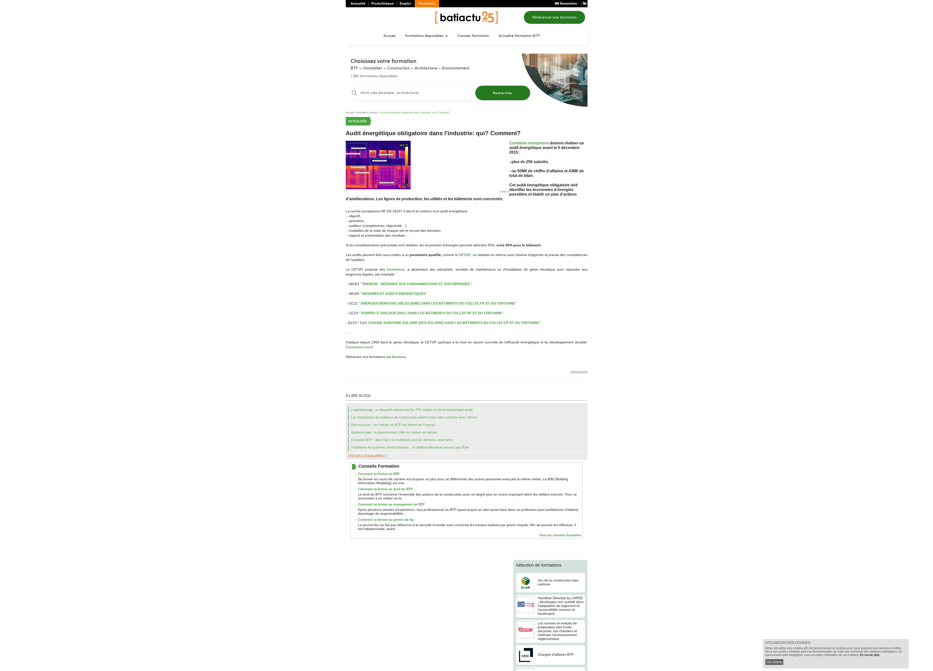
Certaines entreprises (529, 143)
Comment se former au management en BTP (391, 504)
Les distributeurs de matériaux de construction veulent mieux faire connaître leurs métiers (414, 417)
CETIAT (465, 255)
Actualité (358, 3)
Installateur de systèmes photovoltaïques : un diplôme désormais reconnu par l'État (409, 447)
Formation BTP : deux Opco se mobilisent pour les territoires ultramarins (402, 440)
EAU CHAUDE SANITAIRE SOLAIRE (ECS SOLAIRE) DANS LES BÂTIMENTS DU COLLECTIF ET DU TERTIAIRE (449, 323)
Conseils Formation (473, 36)
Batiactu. (399, 357)
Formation (426, 3)
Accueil (389, 36)
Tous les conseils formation (560, 535)
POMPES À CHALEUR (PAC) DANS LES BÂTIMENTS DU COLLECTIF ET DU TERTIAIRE (431, 313)
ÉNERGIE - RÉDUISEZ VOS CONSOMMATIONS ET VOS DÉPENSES (416, 284)
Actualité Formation (367, 112)
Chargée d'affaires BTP (556, 654)
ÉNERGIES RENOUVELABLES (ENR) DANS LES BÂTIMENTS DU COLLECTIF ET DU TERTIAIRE (438, 303)
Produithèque (382, 3)
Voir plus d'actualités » (367, 456)
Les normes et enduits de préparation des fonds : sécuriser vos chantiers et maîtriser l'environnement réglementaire (557, 631)
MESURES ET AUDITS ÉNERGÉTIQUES (394, 294)
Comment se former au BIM (378, 474)
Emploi (405, 3)
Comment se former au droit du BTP (385, 489)
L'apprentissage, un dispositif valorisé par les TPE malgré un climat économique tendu (412, 410)
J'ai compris (774, 662)
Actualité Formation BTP (519, 36)
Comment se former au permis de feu (386, 520)
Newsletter (568, 3)
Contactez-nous (359, 347)
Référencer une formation (554, 17)
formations (396, 269)
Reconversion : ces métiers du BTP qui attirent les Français (393, 425)
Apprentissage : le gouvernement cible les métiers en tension (394, 432)
